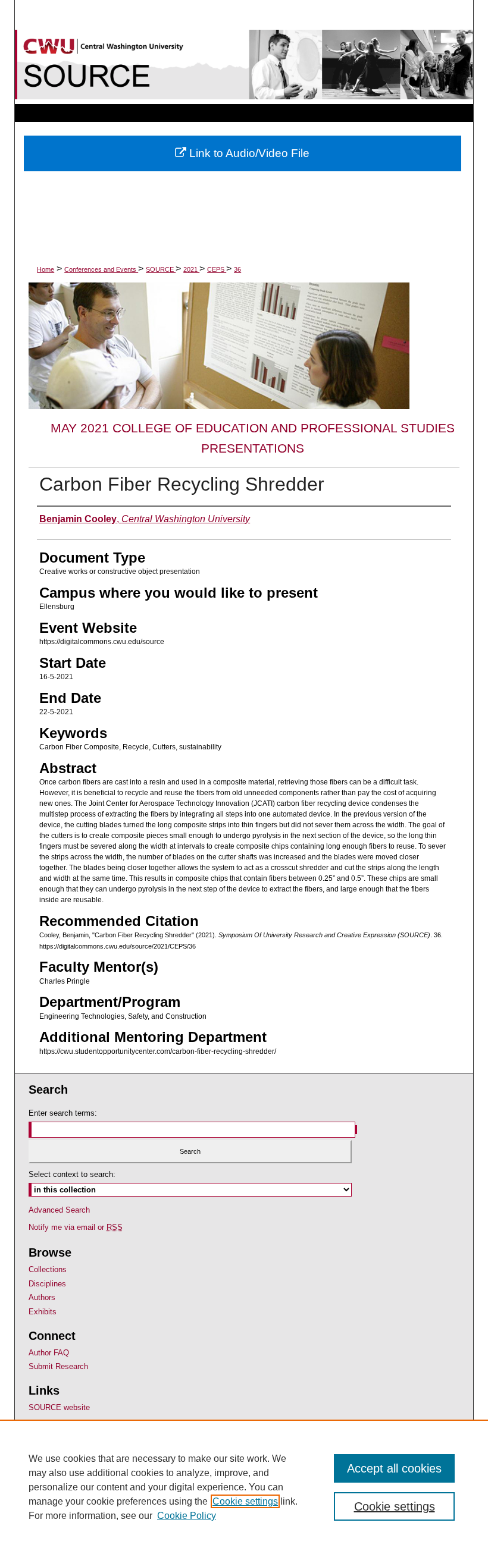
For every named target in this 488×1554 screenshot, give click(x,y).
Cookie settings (245, 1501)
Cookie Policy (186, 1516)
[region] (244, 1487)
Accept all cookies (394, 1468)
